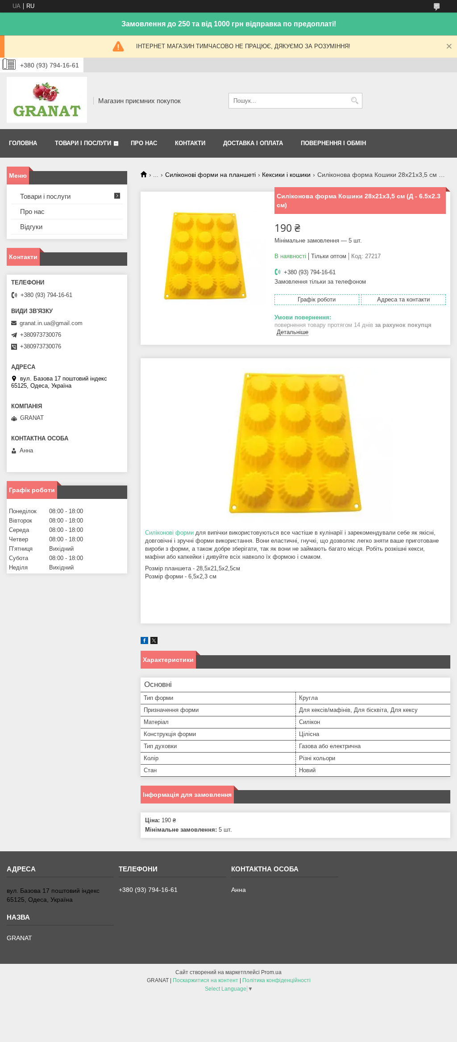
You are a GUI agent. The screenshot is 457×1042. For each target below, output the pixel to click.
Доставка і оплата (253, 143)
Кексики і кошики (286, 174)
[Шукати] (354, 101)
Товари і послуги (83, 143)
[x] (154, 642)
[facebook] (144, 642)
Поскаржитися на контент (205, 980)
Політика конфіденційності (276, 980)
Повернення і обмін (333, 143)
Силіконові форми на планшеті (210, 174)
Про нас (144, 143)
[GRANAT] (47, 101)
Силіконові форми (169, 532)
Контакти (190, 143)
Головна (23, 143)
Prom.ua (271, 972)
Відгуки (31, 226)
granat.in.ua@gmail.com (51, 323)
